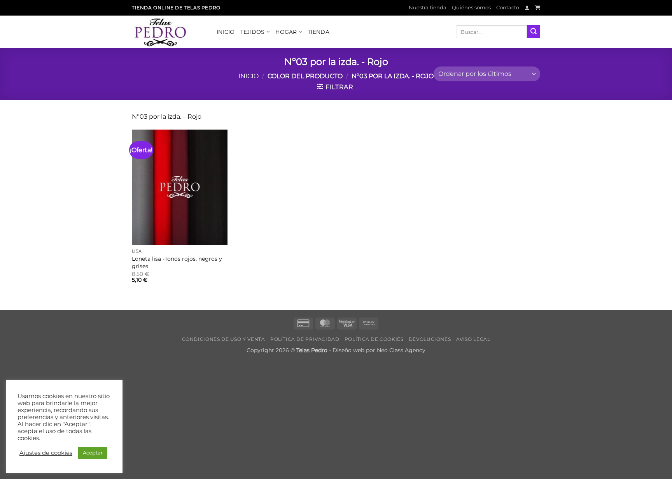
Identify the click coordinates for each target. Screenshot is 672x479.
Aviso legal (473, 339)
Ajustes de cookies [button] (45, 452)
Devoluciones (430, 339)
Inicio (226, 31)
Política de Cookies (374, 339)
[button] (527, 7)
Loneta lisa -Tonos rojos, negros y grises (177, 262)
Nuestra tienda (427, 8)
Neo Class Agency (401, 350)
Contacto (507, 8)
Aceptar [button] (93, 452)
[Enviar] (533, 32)
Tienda (318, 31)
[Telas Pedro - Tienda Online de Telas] (168, 32)
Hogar (286, 31)
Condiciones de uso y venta (223, 339)
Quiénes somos (471, 8)
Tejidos (252, 31)
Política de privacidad (304, 339)
